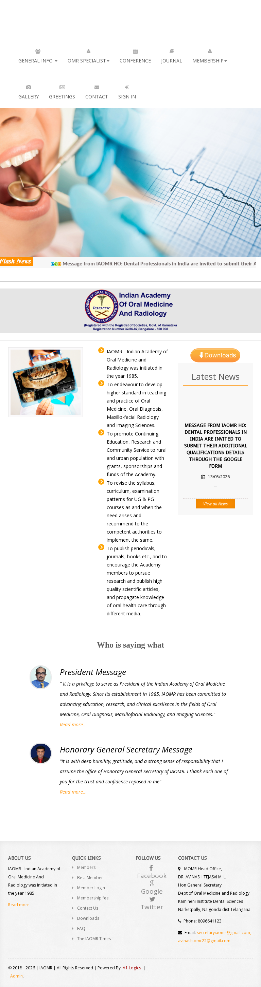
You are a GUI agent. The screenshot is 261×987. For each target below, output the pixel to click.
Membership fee (93, 898)
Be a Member (90, 877)
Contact (96, 96)
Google (152, 891)
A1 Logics (132, 968)
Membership (208, 60)
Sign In (127, 96)
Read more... (73, 724)
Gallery (28, 96)
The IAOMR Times (94, 939)
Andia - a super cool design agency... (36, 18)
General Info (36, 60)
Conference (135, 60)
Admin (16, 976)
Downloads (88, 918)
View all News (215, 504)
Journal (171, 60)
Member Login (91, 888)
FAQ (81, 928)
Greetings (62, 96)
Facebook (152, 875)
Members (86, 867)
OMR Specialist (87, 60)
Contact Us (87, 908)
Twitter (151, 906)
